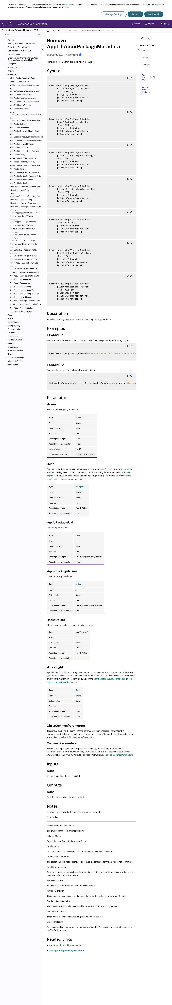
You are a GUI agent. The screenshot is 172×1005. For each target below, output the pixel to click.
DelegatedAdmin (15, 329)
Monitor (11, 343)
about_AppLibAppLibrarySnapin (23, 78)
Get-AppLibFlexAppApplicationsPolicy (26, 141)
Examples (12, 64)
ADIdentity (12, 67)
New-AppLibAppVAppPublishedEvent (25, 187)
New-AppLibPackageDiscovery (23, 203)
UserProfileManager (16, 358)
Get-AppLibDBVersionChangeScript (24, 131)
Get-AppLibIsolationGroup (20, 148)
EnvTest (11, 333)
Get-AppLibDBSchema (19, 128)
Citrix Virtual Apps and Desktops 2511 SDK (98, 31)
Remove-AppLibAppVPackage (22, 216)
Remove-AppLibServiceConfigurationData (23, 255)
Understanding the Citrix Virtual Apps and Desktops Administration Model (25, 59)
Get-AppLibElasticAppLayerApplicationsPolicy (26, 136)
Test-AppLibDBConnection (21, 311)
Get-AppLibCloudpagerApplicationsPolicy (25, 113)
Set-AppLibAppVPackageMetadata (24, 276)
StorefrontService (15, 351)
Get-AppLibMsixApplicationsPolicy (24, 158)
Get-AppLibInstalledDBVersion (22, 144)
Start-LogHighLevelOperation (108, 679)
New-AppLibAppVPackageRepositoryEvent (25, 195)
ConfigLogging (14, 326)
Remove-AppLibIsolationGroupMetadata (23, 233)
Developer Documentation (32, 23)
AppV (10, 315)
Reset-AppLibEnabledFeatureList (24, 263)
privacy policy (67, 5)
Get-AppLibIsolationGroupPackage (24, 151)
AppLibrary (13, 74)
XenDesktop (13, 365)
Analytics (11, 71)
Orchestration (13, 347)
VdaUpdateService (15, 361)
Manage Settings (114, 14)
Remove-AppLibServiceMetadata (23, 259)
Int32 (77, 535)
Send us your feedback (146, 89)
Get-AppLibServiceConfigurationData (25, 176)
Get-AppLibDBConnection (20, 124)
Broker (10, 319)
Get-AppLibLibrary (17, 155)
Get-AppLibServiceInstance (21, 180)
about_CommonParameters (119, 755)
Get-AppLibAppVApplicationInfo (23, 98)
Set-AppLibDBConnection (20, 279)
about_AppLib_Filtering (19, 81)
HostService (13, 336)
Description (146, 58)
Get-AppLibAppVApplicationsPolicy (24, 102)
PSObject (79, 487)
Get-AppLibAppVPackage (20, 105)
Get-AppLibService (18, 169)
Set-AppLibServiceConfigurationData (25, 304)
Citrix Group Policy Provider (19, 47)
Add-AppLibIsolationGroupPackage (24, 85)
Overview (11, 40)
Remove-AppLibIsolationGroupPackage (22, 239)
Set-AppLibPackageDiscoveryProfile (25, 301)
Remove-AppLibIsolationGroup (22, 229)
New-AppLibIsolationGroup (21, 200)
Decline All (153, 14)
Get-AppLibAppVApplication (21, 94)
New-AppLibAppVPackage (21, 190)
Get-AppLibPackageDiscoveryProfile (25, 165)
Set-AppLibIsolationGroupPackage (24, 294)
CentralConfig (14, 322)
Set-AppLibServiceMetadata (21, 308)
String (78, 417)
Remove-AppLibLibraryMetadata (23, 244)
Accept (135, 14)
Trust (10, 354)
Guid (77, 690)
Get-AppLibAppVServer (19, 109)
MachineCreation (15, 340)
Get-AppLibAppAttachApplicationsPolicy (25, 90)
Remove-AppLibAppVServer (21, 225)
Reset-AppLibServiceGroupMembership (23, 267)
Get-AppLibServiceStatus (20, 183)
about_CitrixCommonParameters (21, 44)
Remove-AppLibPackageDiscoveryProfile (23, 249)
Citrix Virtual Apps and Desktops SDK (65, 31)
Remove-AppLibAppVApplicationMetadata (23, 211)
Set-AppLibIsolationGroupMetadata (24, 290)
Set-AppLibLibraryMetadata (21, 297)
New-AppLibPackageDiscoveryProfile (25, 207)
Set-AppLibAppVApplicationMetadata (25, 272)
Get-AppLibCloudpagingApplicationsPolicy (26, 119)
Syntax (144, 51)
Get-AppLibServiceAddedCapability (24, 172)
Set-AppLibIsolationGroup (20, 287)
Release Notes (14, 54)
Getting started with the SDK (19, 51)
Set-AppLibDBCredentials (20, 283)
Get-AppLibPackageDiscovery (22, 162)
